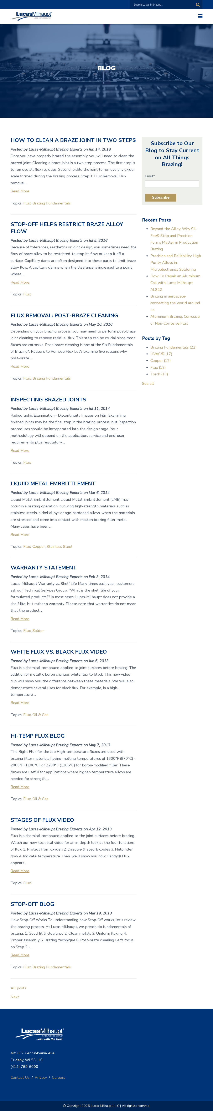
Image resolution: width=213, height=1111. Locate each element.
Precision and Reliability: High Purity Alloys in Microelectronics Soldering (175, 262)
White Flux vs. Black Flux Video (59, 651)
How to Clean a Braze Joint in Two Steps (73, 140)
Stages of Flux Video (42, 820)
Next (15, 996)
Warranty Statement (44, 567)
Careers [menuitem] (58, 1077)
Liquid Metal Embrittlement (53, 483)
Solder (38, 630)
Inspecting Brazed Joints (48, 399)
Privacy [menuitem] (41, 1077)
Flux (27, 203)
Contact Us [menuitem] (20, 1077)
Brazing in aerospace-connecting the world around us (175, 303)
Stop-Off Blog (32, 904)
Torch (159, 374)
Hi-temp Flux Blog (38, 736)
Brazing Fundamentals (51, 203)
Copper (38, 546)
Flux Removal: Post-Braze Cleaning (64, 315)
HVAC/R (161, 353)
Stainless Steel (59, 546)
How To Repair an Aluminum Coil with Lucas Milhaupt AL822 (175, 283)
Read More (20, 191)
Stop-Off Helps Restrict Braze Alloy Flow (67, 228)
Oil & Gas (40, 714)
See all (148, 383)
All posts (18, 988)
